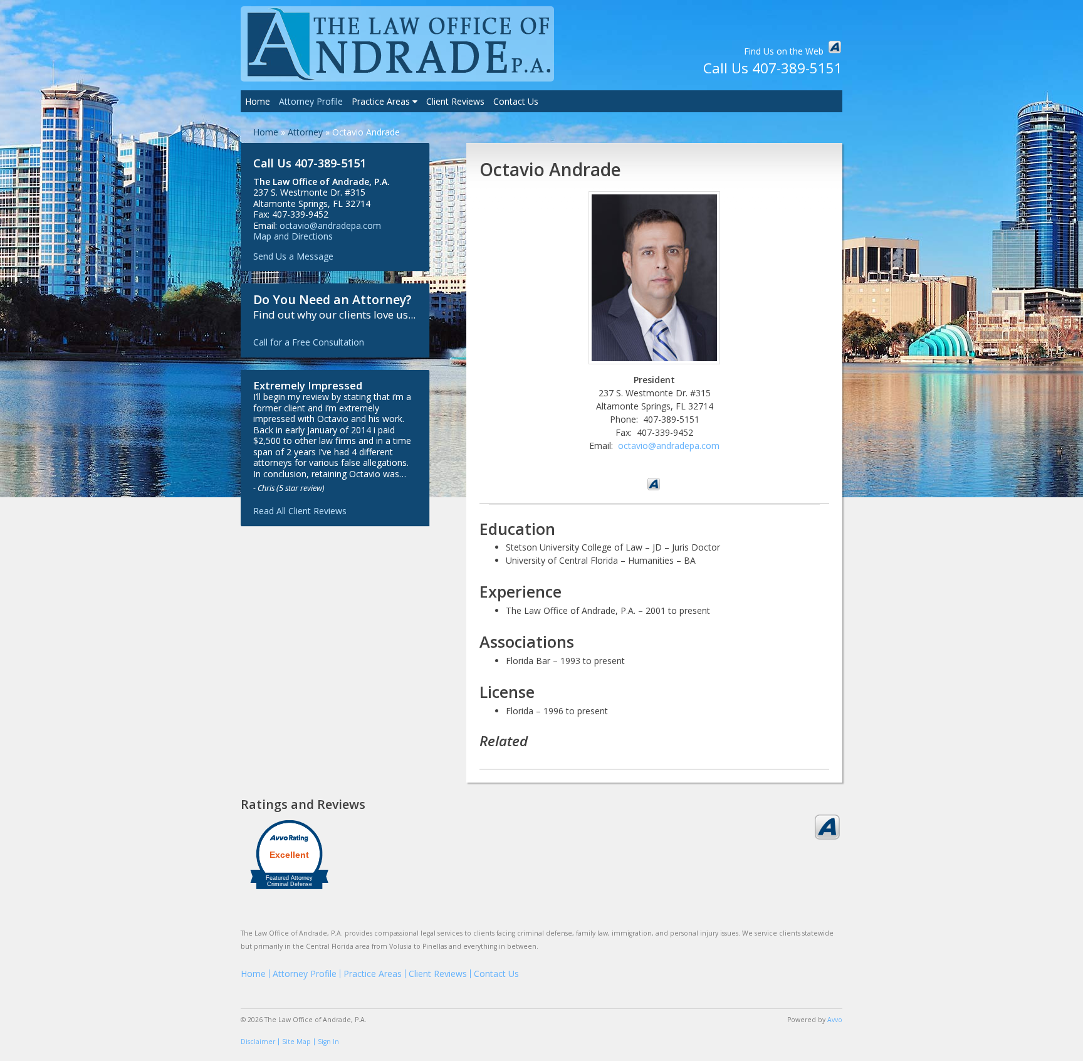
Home (257, 101)
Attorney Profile (311, 101)
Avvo (835, 47)
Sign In (328, 1041)
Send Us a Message (293, 256)
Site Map (296, 1041)
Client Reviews (455, 101)
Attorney (305, 132)
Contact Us (515, 101)
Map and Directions (293, 236)
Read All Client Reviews (300, 511)
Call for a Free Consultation (308, 342)
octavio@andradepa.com (668, 445)
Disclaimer (258, 1041)
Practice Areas (382, 101)
